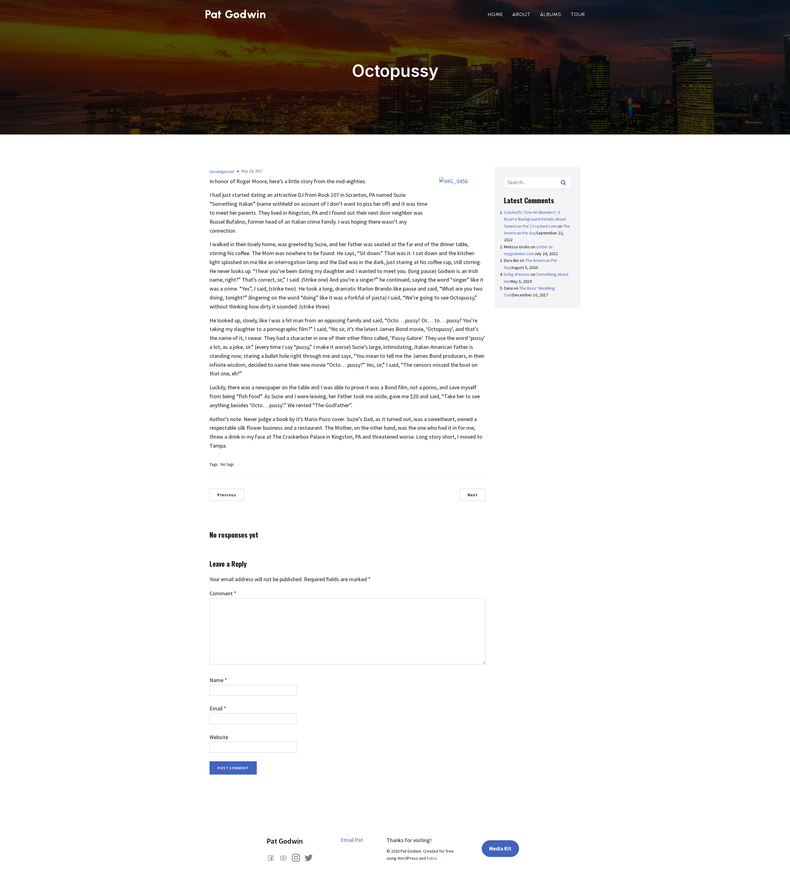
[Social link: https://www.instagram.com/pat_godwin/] (298, 857)
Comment (223, 593)
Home (495, 14)
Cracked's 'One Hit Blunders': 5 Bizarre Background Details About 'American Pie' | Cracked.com (535, 219)
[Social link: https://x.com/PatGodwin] (311, 857)
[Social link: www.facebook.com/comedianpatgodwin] (273, 857)
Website (219, 737)
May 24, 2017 (251, 171)
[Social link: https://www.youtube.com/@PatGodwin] (285, 857)
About (521, 14)
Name (218, 680)
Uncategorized (222, 171)
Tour (578, 14)
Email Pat (352, 839)
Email (218, 708)
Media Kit (500, 848)
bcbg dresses (517, 274)
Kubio (432, 858)
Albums (550, 14)
